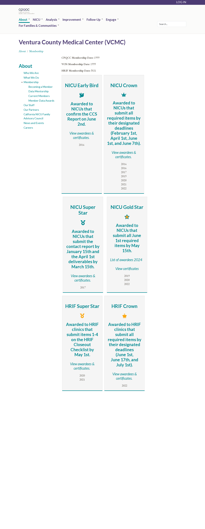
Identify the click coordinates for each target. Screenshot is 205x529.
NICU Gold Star (127, 207)
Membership (36, 51)
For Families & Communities (38, 25)
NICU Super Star (82, 210)
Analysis (51, 19)
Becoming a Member (40, 86)
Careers (28, 127)
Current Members (39, 96)
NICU (36, 19)
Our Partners (31, 109)
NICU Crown (123, 85)
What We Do (31, 77)
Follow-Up (93, 19)
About (23, 19)
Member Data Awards (41, 100)
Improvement (71, 19)
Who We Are (31, 73)
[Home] (27, 11)
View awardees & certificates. (83, 278)
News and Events (34, 123)
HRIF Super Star (82, 306)
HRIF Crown (124, 306)
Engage (111, 19)
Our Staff (29, 105)
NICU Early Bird (81, 85)
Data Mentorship (38, 91)
